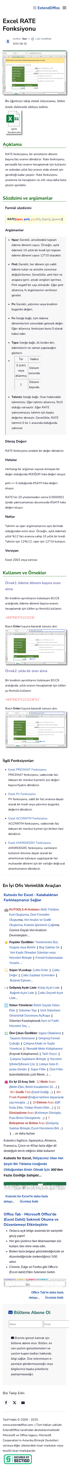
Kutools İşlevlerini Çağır (39, 925)
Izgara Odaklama (50, 1033)
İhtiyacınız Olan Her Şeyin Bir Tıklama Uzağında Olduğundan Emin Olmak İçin (33, 1163)
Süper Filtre (38, 1069)
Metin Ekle (17, 1086)
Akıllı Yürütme (49, 909)
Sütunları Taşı (28, 1010)
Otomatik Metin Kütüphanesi (44, 1048)
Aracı (52, 1081)
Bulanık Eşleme (20, 980)
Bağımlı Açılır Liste (22, 992)
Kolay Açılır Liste (49, 987)
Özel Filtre (56, 1069)
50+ (13, 1092)
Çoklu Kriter (40, 970)
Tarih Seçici (49, 1053)
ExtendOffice (49, 7)
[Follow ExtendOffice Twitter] (14, 1402)
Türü (27, 1092)
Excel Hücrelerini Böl (45, 1128)
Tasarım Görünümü (22, 1038)
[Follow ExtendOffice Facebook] (6, 1402)
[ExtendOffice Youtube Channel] (23, 1402)
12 (38, 1081)
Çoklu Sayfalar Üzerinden (38, 975)
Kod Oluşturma (19, 914)
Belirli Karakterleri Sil (39, 1086)
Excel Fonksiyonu (27, 770)
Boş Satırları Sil (49, 947)
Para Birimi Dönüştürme (24, 1118)
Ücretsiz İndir (29, 1201)
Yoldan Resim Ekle (36, 1107)
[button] (64, 7)
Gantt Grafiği (40, 1092)
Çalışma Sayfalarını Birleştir (28, 1059)
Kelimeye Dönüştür (48, 1112)
